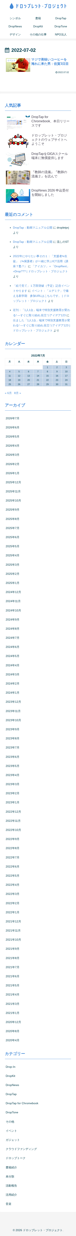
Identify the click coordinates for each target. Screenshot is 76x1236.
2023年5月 (12, 766)
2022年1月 (12, 912)
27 (28, 384)
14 (38, 376)
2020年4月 (12, 1040)
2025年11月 (13, 491)
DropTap (11, 1094)
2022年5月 (12, 875)
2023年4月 (12, 775)
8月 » (17, 393)
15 (47, 376)
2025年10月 (13, 500)
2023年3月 (12, 784)
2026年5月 (12, 436)
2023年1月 (12, 802)
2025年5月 (12, 546)
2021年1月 (12, 1013)
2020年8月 (12, 1031)
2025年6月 (12, 537)
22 (47, 380)
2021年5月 (12, 985)
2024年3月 (12, 674)
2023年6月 (12, 756)
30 (57, 384)
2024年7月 (12, 637)
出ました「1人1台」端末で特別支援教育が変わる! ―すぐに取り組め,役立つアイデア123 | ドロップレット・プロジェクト (41, 325)
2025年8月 (12, 519)
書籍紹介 (11, 1167)
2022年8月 (12, 848)
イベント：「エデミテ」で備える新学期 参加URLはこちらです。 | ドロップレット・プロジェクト (41, 295)
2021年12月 (13, 921)
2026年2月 (12, 464)
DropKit (10, 1075)
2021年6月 (12, 976)
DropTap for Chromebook (22, 1103)
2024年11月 (13, 601)
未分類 (10, 1176)
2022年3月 (12, 893)
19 (19, 380)
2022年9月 (12, 839)
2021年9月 (12, 948)
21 (38, 380)
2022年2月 (12, 903)
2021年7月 (12, 967)
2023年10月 (13, 720)
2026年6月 (12, 427)
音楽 (8, 1203)
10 (66, 371)
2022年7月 (12, 857)
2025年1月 (12, 582)
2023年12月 (13, 701)
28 (38, 384)
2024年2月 (12, 683)
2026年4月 (12, 445)
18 (10, 380)
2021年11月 (13, 930)
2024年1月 (12, 692)
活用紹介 (11, 1194)
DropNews (12, 1085)
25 (10, 384)
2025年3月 (12, 564)
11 (10, 376)
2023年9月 (12, 729)
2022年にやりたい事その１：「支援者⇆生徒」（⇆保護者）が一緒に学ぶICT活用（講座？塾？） (40, 261)
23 (57, 380)
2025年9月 (12, 509)
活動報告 (11, 1185)
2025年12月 (13, 482)
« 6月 (8, 393)
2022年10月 (13, 829)
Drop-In (10, 1066)
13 (28, 376)
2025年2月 (12, 573)
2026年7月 (12, 418)
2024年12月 (13, 592)
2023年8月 (12, 738)
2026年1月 (12, 473)
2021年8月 (12, 958)
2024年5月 (12, 656)
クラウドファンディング (21, 1149)
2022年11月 (13, 820)
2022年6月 (12, 866)
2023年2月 (12, 793)
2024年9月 (12, 619)
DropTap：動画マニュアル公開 (32, 227)
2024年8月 (12, 628)
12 (19, 376)
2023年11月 (13, 711)
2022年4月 (12, 884)
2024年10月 (13, 610)
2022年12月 (13, 811)
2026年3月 (12, 454)
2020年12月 (13, 1022)
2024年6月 (12, 646)
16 (57, 376)
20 (28, 380)
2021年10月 (13, 939)
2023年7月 (12, 747)
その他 (10, 1121)
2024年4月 (12, 665)
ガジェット (13, 1139)
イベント (11, 1130)
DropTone (12, 1112)
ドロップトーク (16, 1158)
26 (19, 384)
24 (66, 380)
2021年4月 (12, 994)
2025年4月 (12, 555)
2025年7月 (12, 528)
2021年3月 (12, 1003)
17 (66, 376)
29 (47, 384)
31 (66, 384)
